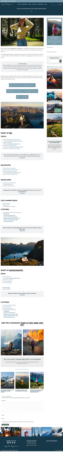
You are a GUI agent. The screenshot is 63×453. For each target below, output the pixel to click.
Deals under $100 (6, 289)
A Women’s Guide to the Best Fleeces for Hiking (21, 391)
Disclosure (10, 450)
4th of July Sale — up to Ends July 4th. (22, 85)
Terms (17, 450)
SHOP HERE (22, 157)
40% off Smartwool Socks (8, 308)
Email (3, 418)
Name (3, 415)
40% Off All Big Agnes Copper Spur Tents (11, 139)
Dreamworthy (60, 450)
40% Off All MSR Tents (7, 142)
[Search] (60, 61)
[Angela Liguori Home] (7, 4)
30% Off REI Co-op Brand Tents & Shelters (11, 148)
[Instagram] (8, 443)
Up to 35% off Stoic (7, 306)
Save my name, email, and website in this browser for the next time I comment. (18, 421)
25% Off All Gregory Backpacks (9, 168)
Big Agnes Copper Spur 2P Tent (15, 141)
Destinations (24, 4)
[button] (54, 47)
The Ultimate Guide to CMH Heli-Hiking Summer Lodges (7, 391)
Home (19, 4)
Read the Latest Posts (31, 443)
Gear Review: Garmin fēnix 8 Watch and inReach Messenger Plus (36, 391)
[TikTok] (14, 443)
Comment (4, 400)
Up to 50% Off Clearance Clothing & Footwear (12, 212)
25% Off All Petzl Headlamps (9, 185)
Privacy (14, 450)
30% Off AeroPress (7, 203)
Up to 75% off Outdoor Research (9, 305)
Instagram (29, 55)
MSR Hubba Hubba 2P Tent (14, 144)
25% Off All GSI (6, 205)
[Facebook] (10, 443)
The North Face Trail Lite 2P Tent (16, 147)
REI (10, 133)
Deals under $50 (6, 287)
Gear (46, 4)
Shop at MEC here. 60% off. (31, 324)
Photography (40, 4)
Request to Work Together (31, 445)
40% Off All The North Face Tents (9, 145)
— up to (22, 97)
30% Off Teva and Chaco (8, 279)
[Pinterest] (12, 443)
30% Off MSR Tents (7, 276)
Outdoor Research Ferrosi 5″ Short (11, 314)
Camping (34, 4)
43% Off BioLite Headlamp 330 (9, 182)
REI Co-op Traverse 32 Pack (14, 172)
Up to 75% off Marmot (7, 281)
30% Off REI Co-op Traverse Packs (10, 171)
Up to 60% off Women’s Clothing (9, 309)
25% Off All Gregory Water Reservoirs (10, 169)
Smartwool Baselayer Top (9, 317)
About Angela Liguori (31, 442)
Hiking (29, 4)
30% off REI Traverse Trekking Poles (10, 174)
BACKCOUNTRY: (16, 270)
